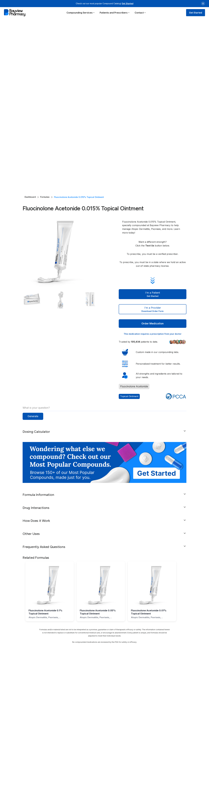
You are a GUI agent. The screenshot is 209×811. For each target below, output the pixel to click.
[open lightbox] (65, 252)
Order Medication (152, 323)
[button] (81, 12)
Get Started (127, 3)
